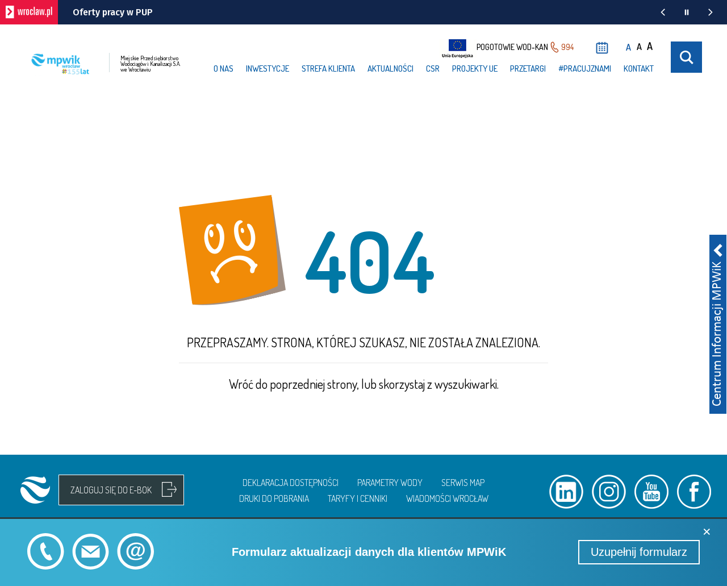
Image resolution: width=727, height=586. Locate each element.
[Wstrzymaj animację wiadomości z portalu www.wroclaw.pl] (687, 12)
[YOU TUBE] (651, 492)
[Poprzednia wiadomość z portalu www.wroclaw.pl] (663, 12)
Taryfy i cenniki (357, 498)
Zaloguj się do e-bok (111, 490)
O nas (223, 68)
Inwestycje (267, 68)
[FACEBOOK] (694, 492)
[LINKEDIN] (566, 492)
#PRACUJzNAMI (584, 68)
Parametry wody (390, 482)
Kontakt (639, 68)
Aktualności (390, 68)
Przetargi (528, 68)
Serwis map (462, 482)
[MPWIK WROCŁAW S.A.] (35, 490)
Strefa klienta (328, 68)
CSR (433, 68)
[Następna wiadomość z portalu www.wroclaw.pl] (710, 12)
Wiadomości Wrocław (447, 498)
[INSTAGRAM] (609, 492)
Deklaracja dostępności (291, 482)
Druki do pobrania (274, 498)
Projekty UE (475, 68)
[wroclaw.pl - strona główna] (29, 12)
